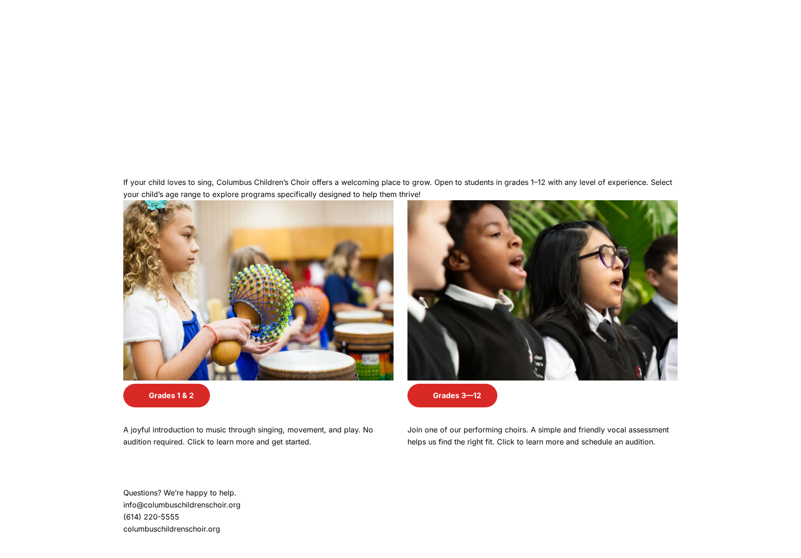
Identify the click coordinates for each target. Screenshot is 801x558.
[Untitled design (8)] (400, 102)
